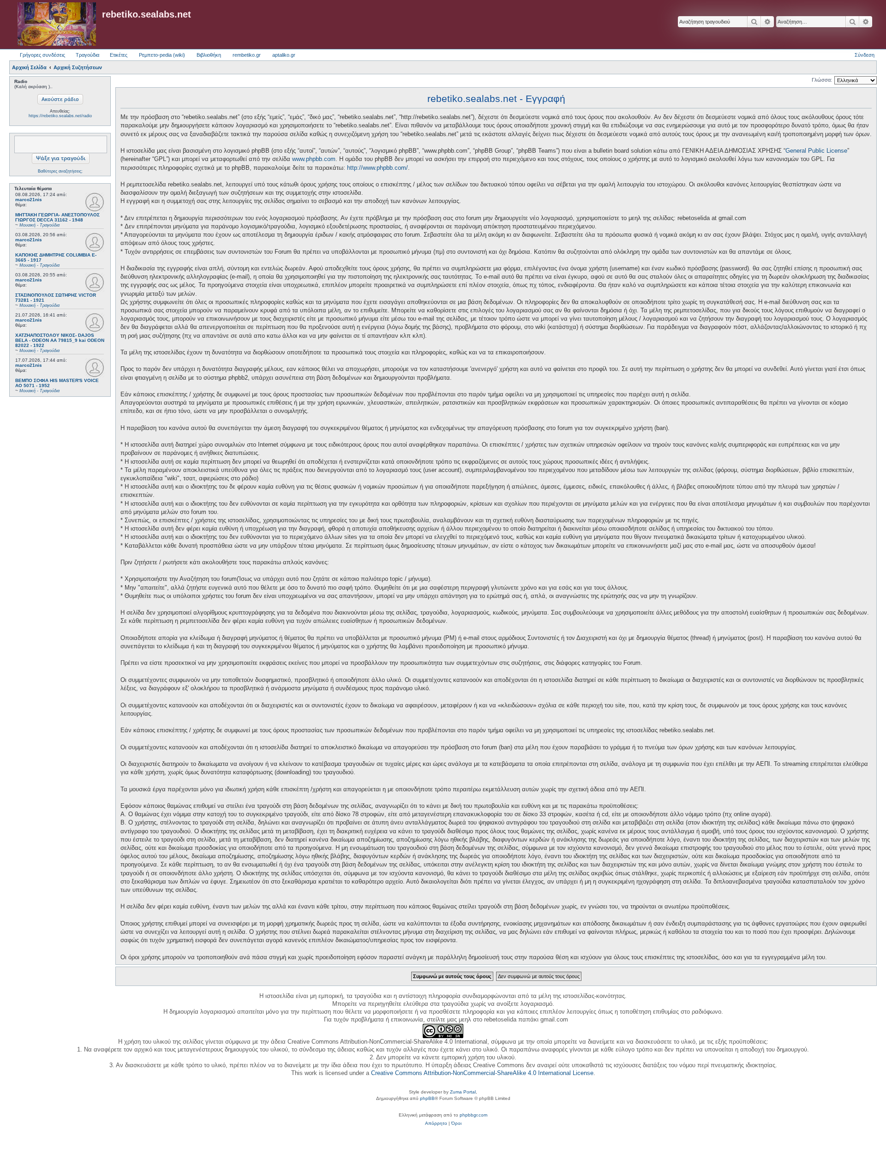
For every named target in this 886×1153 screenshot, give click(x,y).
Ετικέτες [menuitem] (118, 55)
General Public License (816, 150)
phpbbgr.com (473, 1114)
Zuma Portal (463, 1091)
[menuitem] (436, 1123)
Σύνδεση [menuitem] (864, 55)
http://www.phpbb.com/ (377, 167)
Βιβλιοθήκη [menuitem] (209, 55)
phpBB (427, 1098)
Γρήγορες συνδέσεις (42, 55)
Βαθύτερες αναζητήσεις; (60, 171)
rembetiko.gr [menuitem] (247, 55)
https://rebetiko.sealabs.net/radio (60, 116)
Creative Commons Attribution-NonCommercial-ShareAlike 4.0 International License (482, 1072)
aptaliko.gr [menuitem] (283, 55)
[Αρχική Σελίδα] (57, 24)
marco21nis (28, 199)
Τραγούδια (87, 55)
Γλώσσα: (822, 80)
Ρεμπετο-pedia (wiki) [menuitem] (162, 55)
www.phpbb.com (313, 158)
